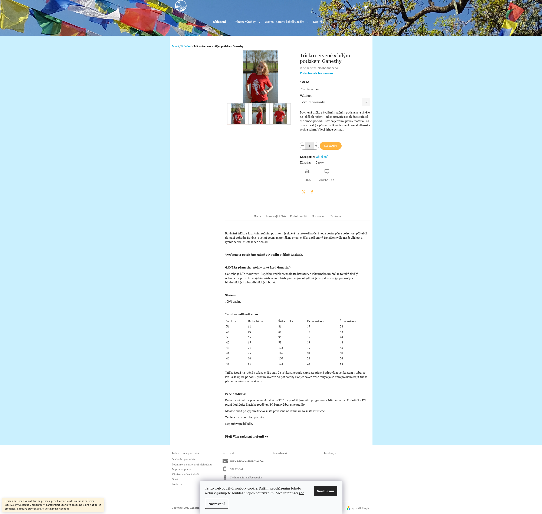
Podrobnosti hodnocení (316, 73)
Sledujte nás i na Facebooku (246, 477)
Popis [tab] (258, 216)
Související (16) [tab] (276, 216)
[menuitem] (222, 21)
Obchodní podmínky (184, 459)
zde (301, 493)
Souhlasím (325, 491)
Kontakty (177, 484)
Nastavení (216, 503)
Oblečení (322, 157)
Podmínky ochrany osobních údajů (192, 464)
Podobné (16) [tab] (299, 216)
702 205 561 (236, 469)
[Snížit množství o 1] (302, 145)
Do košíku (330, 146)
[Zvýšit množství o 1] (316, 145)
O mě (175, 479)
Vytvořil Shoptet (361, 508)
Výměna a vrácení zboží (185, 474)
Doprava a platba (181, 469)
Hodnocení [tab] (319, 216)
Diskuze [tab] (336, 216)
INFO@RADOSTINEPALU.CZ (246, 460)
